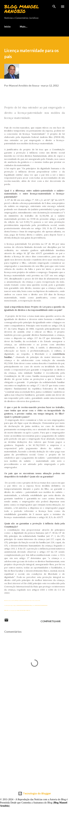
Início (7, 26)
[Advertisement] (34, 751)
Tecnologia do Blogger (36, 793)
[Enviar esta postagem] (6, 621)
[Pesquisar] (54, 6)
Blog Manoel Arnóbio (21, 8)
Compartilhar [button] (51, 621)
